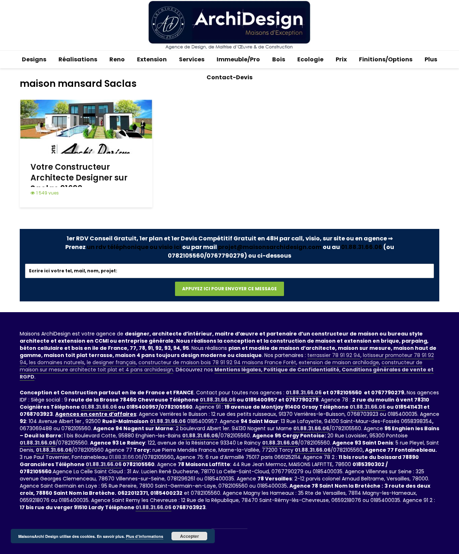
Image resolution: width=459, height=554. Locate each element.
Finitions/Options (385, 59)
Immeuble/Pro (238, 59)
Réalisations (77, 59)
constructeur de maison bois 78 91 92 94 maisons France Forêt (217, 362)
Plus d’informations (144, 536)
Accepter (189, 536)
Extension (152, 59)
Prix (341, 59)
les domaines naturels (56, 362)
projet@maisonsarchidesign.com (270, 247)
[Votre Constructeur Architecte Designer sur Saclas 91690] (86, 126)
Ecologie (310, 59)
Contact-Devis (229, 77)
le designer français (111, 362)
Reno (117, 59)
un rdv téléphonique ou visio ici (134, 247)
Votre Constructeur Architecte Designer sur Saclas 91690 (79, 178)
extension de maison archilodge (339, 362)
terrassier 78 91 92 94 (333, 355)
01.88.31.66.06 (361, 247)
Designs (34, 59)
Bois (278, 59)
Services (191, 59)
